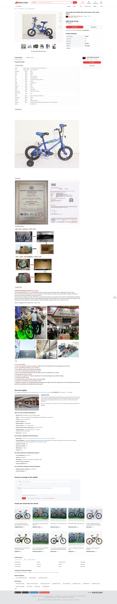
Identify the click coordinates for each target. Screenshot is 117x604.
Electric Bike (82, 566)
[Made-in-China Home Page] (21, 2)
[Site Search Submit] (75, 2)
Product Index (79, 596)
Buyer (74, 6)
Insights (84, 596)
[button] (71, 2)
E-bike (45, 438)
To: (20, 484)
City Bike (41, 438)
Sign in (101, 3)
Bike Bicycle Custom (76, 583)
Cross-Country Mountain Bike (21, 577)
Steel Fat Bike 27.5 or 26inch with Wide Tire (58, 523)
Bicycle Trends (37, 586)
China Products (39, 596)
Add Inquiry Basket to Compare (39, 51)
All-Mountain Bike (32, 577)
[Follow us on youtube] (98, 592)
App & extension (87, 6)
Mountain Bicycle (31, 8)
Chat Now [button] (94, 27)
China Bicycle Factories (20, 583)
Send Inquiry (74, 27)
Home (16, 8)
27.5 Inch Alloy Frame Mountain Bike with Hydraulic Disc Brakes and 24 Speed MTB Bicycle (58, 549)
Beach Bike (39, 564)
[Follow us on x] (94, 592)
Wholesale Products (58, 596)
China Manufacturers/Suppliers (49, 596)
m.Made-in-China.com (61, 597)
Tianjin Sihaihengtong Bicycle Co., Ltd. (76, 16)
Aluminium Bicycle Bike (20, 586)
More (16, 588)
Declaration (71, 599)
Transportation (21, 8)
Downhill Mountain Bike (42, 577)
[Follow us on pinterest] (100, 592)
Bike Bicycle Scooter (95, 583)
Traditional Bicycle (61, 562)
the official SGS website (43, 392)
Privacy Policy (77, 599)
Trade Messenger (34, 592)
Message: (19, 488)
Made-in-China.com (53, 597)
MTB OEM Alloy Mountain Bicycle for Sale (76, 523)
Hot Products (34, 596)
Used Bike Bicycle (86, 583)
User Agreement (65, 599)
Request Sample (86, 30)
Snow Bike (38, 566)
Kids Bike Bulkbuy (46, 586)
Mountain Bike (26, 438)
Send (24, 498)
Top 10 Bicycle (29, 586)
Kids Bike (48, 438)
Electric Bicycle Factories (45, 583)
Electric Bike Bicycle (66, 583)
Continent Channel (73, 596)
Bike (26, 8)
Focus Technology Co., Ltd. (50, 599)
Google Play (25, 592)
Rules (102, 6)
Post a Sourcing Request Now (48, 498)
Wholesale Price (65, 596)
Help (80, 6)
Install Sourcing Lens (45, 592)
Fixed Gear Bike (17, 566)
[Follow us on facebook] (93, 592)
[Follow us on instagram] (96, 592)
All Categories (18, 6)
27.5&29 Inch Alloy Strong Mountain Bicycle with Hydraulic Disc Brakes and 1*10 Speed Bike (93, 525)
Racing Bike (31, 438)
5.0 (88, 58)
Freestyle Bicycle (18, 564)
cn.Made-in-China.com (70, 597)
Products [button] (34, 2)
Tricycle (59, 566)
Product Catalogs (31, 559)
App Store (17, 592)
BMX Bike (53, 438)
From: (20, 481)
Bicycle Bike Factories (56, 583)
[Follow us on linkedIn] (101, 592)
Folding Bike (36, 438)
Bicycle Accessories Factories (32, 583)
